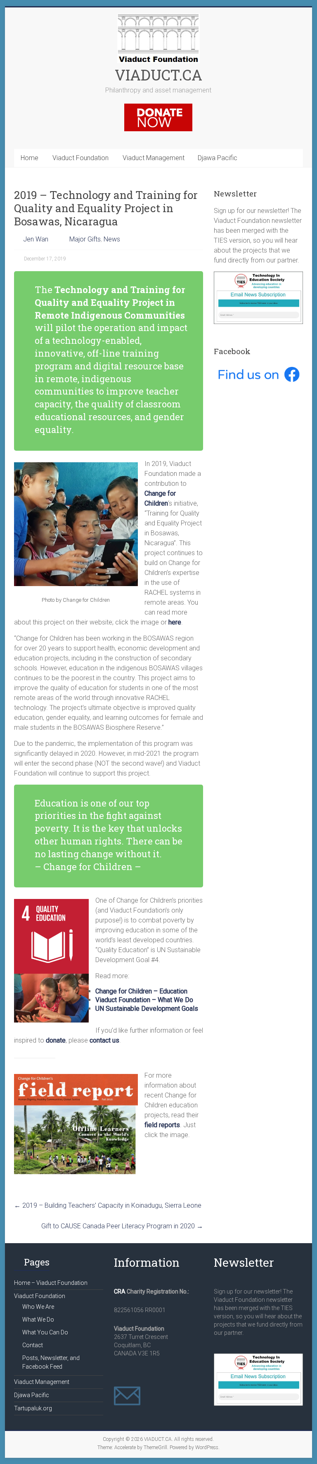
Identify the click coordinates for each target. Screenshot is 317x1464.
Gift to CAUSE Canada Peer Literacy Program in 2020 (122, 1226)
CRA (119, 1291)
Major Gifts (85, 239)
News (112, 239)
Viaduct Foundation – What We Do (144, 1000)
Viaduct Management (154, 158)
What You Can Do (45, 1332)
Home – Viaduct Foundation (51, 1283)
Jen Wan (35, 239)
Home (29, 158)
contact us (104, 1040)
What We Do (38, 1319)
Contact (32, 1345)
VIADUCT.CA (158, 75)
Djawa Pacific (217, 158)
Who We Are (38, 1306)
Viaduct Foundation (80, 158)
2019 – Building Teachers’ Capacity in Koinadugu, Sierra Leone (107, 1205)
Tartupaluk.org (33, 1408)
